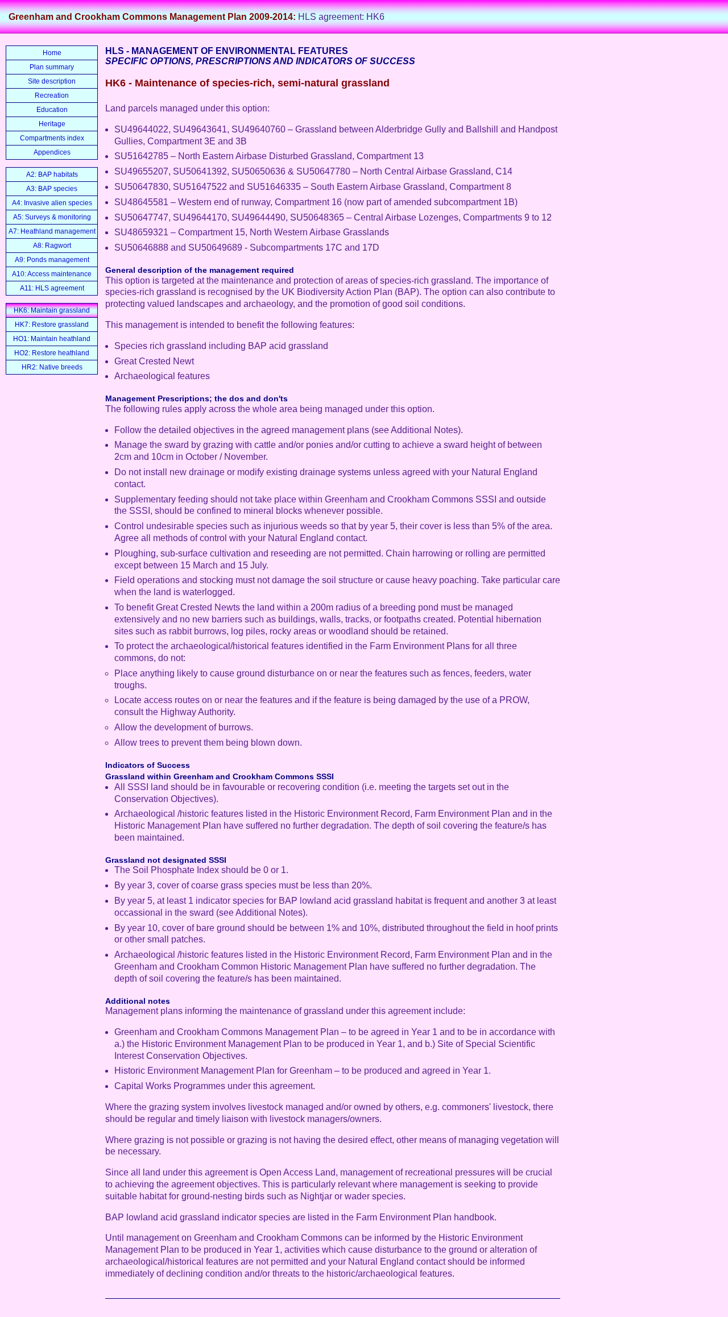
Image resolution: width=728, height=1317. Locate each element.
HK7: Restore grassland (52, 325)
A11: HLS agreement (52, 288)
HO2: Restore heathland (51, 353)
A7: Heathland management (52, 231)
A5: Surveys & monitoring (52, 217)
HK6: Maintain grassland (52, 310)
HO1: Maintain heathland (51, 339)
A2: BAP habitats (52, 174)
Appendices (52, 152)
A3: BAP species (51, 189)
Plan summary (52, 67)
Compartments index (52, 138)
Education (52, 110)
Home (52, 53)
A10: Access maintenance (52, 274)
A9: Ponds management (52, 260)
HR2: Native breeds (52, 367)
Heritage (52, 124)
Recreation (52, 95)
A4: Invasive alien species (52, 203)
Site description (52, 81)
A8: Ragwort (52, 246)
